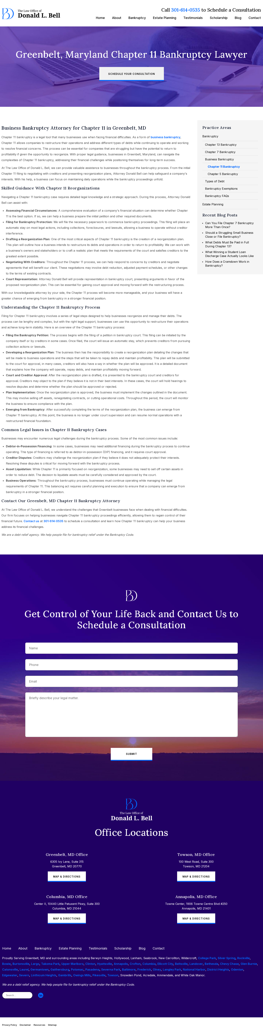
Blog (238, 18)
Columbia (149, 964)
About (116, 18)
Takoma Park (50, 964)
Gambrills (64, 975)
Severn (24, 975)
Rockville (243, 958)
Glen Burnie (249, 964)
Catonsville (10, 969)
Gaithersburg (59, 969)
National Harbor (194, 969)
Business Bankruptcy (219, 159)
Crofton (135, 964)
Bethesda (211, 964)
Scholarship (219, 18)
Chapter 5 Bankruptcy (223, 174)
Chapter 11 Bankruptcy (224, 166)
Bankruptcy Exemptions (221, 188)
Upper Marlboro (72, 964)
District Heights (218, 969)
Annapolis (121, 964)
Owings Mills (82, 975)
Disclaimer (25, 1025)
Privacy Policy (9, 1025)
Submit (131, 753)
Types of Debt (214, 181)
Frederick (144, 969)
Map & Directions (67, 876)
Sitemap (52, 1025)
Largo (35, 964)
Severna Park (110, 969)
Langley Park (172, 969)
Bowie (6, 964)
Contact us (31, 521)
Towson (112, 975)
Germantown (39, 969)
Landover (196, 964)
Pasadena (92, 969)
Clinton (90, 964)
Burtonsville (21, 964)
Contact (255, 18)
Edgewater (9, 975)
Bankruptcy (137, 18)
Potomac (77, 969)
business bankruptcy (165, 137)
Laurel (24, 969)
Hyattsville (104, 964)
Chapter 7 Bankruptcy (220, 152)
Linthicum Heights (43, 975)
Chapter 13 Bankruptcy (221, 144)
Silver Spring (226, 958)
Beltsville (181, 964)
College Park (207, 958)
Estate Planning (164, 18)
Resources (39, 1025)
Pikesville (99, 975)
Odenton (237, 969)
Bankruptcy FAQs (217, 196)
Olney (157, 969)
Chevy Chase (229, 964)
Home (100, 18)
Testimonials (193, 18)
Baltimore (129, 969)
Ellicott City (165, 964)
